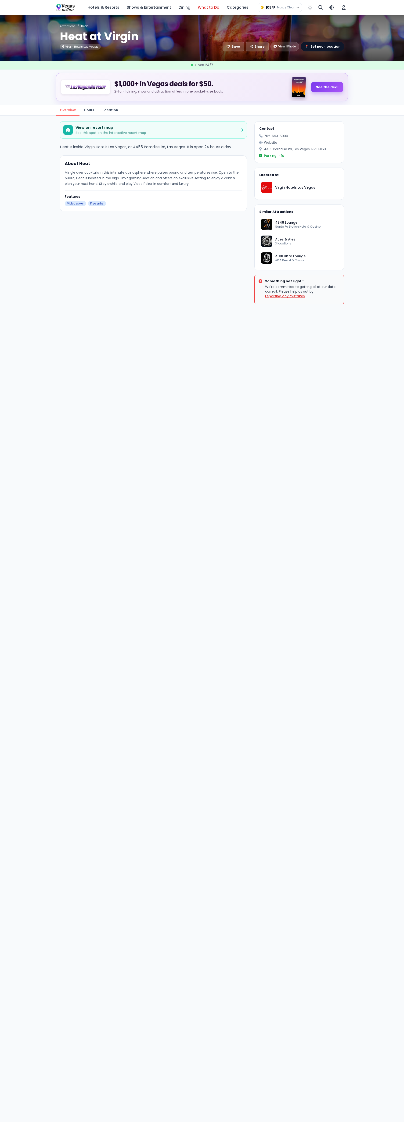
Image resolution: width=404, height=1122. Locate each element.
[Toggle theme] (331, 7)
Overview (68, 110)
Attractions (68, 26)
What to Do (208, 7)
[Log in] (343, 7)
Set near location (322, 46)
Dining (184, 7)
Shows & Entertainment (149, 7)
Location (110, 110)
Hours (89, 110)
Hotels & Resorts (103, 7)
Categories (237, 7)
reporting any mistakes (285, 296)
